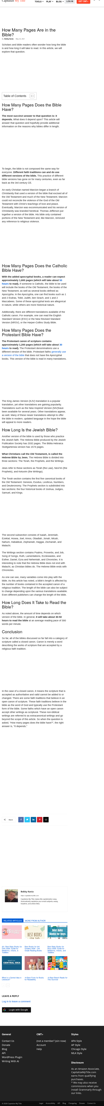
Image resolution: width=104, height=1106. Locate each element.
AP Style (75, 1045)
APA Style (76, 1041)
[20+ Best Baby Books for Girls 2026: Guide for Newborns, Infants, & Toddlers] (12, 932)
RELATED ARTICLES (13, 920)
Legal (41, 1103)
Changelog (73, 1103)
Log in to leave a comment (16, 1001)
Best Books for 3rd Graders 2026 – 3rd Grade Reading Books (33, 948)
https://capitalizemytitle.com (30, 896)
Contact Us (8, 1041)
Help (39, 1049)
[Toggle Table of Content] (31, 96)
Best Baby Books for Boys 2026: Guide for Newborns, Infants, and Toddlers (57, 949)
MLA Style (76, 1053)
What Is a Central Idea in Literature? (11, 978)
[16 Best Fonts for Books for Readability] (35, 963)
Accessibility (50, 1103)
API (4, 1053)
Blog (4, 1049)
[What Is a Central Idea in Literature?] (12, 963)
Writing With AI (10, 1061)
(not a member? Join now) (51, 1041)
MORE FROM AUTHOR (35, 920)
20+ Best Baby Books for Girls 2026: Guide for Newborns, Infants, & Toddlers (12, 949)
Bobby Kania (9, 39)
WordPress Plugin (12, 1057)
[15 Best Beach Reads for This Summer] (57, 963)
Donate (6, 1045)
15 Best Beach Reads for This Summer (57, 978)
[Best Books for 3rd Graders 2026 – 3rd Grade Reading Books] (35, 932)
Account (41, 1045)
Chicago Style (78, 1049)
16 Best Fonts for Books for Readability (34, 978)
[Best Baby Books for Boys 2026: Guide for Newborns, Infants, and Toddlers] (57, 932)
